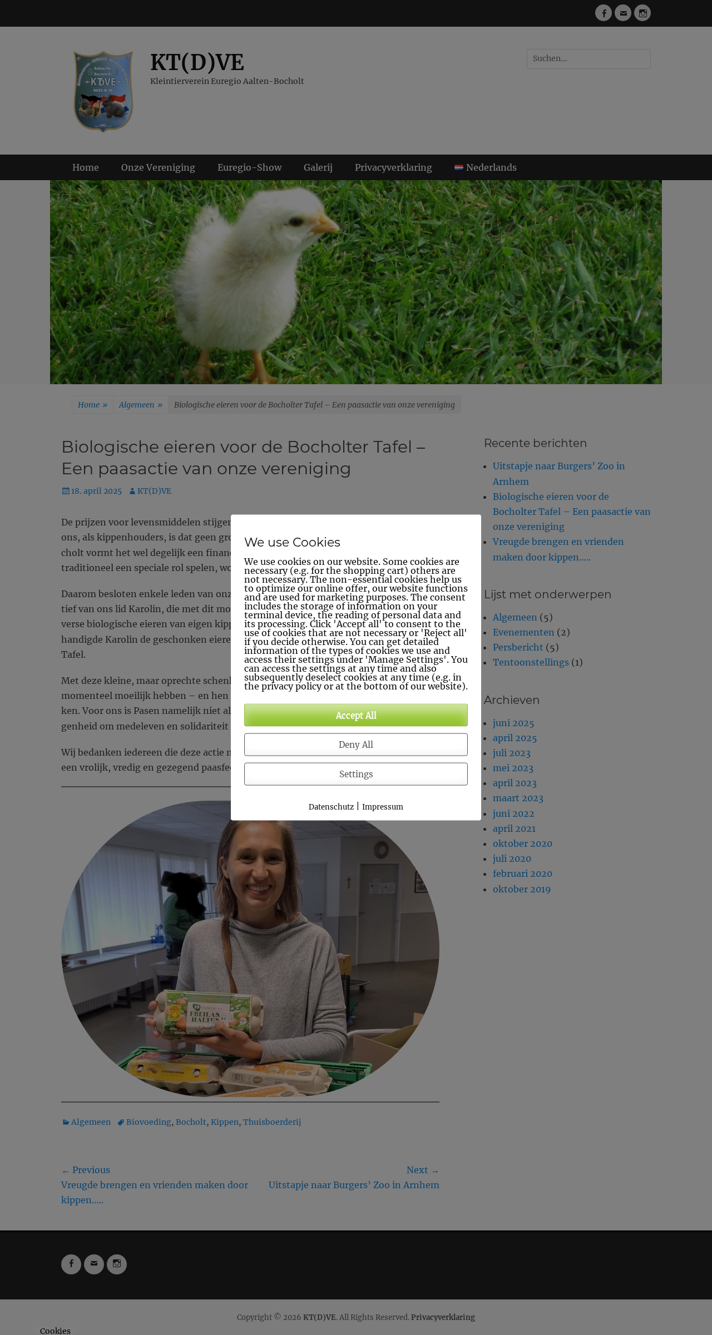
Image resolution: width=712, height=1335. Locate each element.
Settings (356, 774)
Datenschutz (331, 807)
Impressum (382, 807)
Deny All (356, 745)
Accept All (356, 715)
